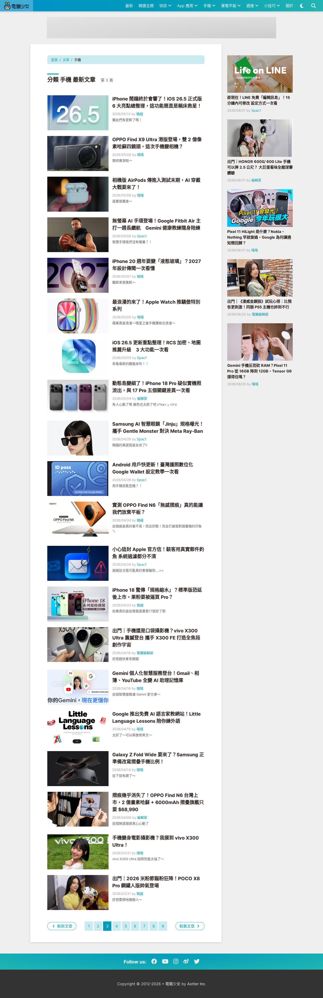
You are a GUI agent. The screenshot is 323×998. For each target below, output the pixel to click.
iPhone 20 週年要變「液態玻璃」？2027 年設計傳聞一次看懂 (156, 264)
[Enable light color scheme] (302, 5)
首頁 (54, 60)
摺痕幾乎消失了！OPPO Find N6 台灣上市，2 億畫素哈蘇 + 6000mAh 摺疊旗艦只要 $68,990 (158, 802)
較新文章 (64, 926)
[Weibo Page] (186, 961)
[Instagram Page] (175, 961)
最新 (129, 5)
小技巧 (270, 5)
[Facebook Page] (154, 961)
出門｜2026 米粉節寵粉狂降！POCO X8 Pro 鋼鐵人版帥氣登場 (156, 882)
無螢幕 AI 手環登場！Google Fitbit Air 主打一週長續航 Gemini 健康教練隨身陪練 (156, 224)
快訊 (163, 5)
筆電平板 (229, 5)
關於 (289, 5)
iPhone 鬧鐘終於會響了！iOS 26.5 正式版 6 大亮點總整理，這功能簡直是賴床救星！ (157, 102)
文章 (66, 60)
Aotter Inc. (196, 983)
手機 (207, 5)
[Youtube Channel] (165, 961)
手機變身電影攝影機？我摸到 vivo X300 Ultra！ (155, 841)
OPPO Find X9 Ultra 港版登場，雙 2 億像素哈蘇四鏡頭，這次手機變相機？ (157, 143)
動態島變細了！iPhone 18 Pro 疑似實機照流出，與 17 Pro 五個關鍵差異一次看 (156, 387)
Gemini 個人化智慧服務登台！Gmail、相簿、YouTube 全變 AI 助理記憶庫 (155, 676)
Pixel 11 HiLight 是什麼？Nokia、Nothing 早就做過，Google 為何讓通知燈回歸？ (259, 237)
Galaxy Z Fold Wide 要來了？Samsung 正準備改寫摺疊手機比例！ (158, 758)
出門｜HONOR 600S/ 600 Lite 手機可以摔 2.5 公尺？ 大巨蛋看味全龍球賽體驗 (260, 167)
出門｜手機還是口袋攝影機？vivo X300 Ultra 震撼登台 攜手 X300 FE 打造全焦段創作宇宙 (156, 638)
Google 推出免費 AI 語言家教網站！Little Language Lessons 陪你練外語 (156, 717)
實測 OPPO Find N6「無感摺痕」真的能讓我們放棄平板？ (157, 508)
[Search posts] (313, 5)
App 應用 (185, 5)
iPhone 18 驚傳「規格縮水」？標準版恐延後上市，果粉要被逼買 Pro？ (157, 593)
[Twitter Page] (197, 961)
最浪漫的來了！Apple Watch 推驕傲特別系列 (156, 305)
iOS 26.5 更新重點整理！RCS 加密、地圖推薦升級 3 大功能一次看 (156, 346)
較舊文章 (187, 926)
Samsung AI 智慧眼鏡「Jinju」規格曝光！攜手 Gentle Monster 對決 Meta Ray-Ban (158, 427)
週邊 (250, 5)
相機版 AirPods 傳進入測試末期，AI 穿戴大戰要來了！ (156, 183)
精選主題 (146, 5)
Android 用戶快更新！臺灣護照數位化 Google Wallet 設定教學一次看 (152, 468)
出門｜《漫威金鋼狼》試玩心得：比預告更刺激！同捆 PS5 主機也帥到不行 (259, 304)
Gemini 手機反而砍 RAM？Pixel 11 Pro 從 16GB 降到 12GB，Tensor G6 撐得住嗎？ (259, 371)
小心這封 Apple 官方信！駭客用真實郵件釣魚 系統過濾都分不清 (158, 553)
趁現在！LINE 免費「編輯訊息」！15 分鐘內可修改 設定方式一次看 (258, 100)
